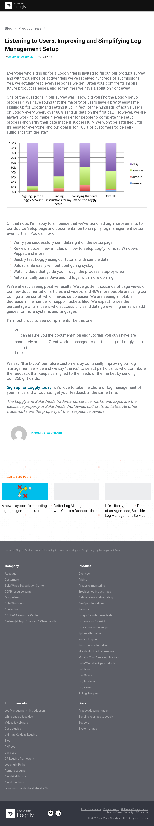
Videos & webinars (16, 722)
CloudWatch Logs (16, 776)
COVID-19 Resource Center (22, 615)
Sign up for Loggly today (29, 387)
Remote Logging (15, 770)
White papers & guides (19, 716)
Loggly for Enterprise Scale (95, 615)
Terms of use (114, 812)
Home (8, 550)
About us (10, 573)
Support (84, 722)
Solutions (84, 669)
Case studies (13, 728)
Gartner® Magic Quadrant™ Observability (31, 621)
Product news (29, 28)
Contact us (11, 609)
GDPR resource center (19, 591)
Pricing (83, 579)
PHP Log (10, 746)
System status (88, 728)
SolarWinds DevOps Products (97, 663)
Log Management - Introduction (25, 710)
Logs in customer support (95, 627)
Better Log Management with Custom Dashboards (74, 508)
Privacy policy (111, 809)
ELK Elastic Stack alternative (96, 651)
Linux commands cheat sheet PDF (26, 788)
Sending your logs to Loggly (96, 716)
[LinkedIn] (58, 813)
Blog (8, 28)
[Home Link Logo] (15, 6)
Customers (12, 579)
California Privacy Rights (134, 809)
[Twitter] (51, 813)
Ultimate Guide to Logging (21, 734)
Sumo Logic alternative (93, 645)
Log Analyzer (87, 681)
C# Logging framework (19, 758)
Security (84, 609)
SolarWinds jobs (15, 603)
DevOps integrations (91, 603)
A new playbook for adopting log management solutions (24, 508)
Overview (84, 573)
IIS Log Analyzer (89, 693)
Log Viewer (86, 687)
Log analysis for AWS (92, 621)
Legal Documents (91, 809)
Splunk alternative (90, 633)
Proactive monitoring (92, 585)
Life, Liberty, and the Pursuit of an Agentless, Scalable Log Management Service (127, 511)
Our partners (13, 597)
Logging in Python (16, 764)
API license (142, 812)
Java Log (10, 752)
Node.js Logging (88, 639)
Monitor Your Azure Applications (99, 657)
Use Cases (85, 675)
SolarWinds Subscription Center (25, 585)
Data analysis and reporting (96, 597)
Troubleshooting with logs (95, 591)
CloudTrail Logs (14, 782)
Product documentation (94, 710)
